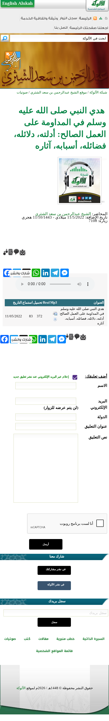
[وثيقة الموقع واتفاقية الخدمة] (39, 20)
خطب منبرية (65, 639)
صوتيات (10, 639)
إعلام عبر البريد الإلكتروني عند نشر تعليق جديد (41, 376)
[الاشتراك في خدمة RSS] (95, 20)
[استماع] (55, 320)
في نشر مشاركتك (56, 569)
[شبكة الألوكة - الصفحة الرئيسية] (85, 20)
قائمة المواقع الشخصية (54, 651)
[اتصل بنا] (61, 29)
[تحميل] (55, 314)
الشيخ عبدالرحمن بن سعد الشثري (63, 214)
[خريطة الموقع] (100, 20)
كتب (27, 639)
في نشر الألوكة (55, 584)
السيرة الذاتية (94, 639)
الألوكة (21, 688)
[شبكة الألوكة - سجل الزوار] (68, 20)
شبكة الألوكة (98, 92)
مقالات (43, 639)
